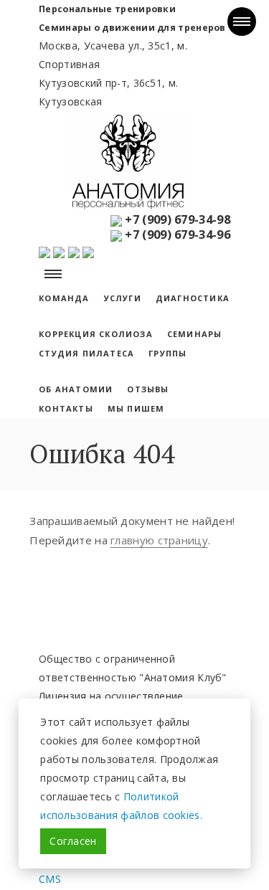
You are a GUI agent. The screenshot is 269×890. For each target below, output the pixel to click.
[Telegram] (74, 250)
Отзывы (148, 389)
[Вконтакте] (59, 250)
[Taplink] (88, 250)
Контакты (66, 408)
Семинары (194, 333)
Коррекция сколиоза (96, 333)
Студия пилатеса (86, 353)
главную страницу (159, 540)
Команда (64, 298)
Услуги (122, 298)
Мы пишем (136, 408)
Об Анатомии (76, 389)
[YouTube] (46, 250)
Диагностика (193, 298)
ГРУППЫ (167, 353)
